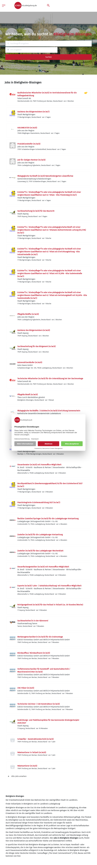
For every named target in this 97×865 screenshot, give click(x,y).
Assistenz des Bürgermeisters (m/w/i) (33, 112)
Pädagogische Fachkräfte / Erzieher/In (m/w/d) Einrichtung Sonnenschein (48, 410)
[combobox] (48, 43)
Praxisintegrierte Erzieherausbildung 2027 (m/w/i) (38, 502)
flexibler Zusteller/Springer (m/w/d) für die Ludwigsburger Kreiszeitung (48, 518)
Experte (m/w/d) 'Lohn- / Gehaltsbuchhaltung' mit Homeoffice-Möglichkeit (49, 586)
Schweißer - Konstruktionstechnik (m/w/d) (35, 739)
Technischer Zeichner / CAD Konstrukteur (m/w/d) (38, 704)
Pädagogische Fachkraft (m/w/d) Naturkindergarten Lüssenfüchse (45, 176)
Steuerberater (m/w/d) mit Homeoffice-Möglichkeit (39, 464)
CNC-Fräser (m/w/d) (25, 688)
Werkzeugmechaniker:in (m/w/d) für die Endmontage (40, 637)
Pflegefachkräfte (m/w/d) (28, 314)
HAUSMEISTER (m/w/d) (27, 128)
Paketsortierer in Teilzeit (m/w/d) (31, 752)
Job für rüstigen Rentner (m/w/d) (31, 160)
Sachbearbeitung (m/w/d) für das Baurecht (35, 211)
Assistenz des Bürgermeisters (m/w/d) (33, 330)
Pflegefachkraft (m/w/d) (27, 394)
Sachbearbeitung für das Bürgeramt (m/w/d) (36, 346)
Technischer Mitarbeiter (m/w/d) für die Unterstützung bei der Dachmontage (50, 378)
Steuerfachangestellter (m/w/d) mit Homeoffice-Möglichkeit (43, 567)
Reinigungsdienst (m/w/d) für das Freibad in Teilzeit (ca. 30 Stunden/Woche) (50, 605)
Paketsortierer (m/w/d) (27, 766)
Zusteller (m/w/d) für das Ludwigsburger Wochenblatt (40, 551)
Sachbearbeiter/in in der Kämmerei (32, 621)
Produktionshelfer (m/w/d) (28, 144)
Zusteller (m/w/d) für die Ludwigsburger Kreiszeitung (40, 534)
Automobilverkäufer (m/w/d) (29, 362)
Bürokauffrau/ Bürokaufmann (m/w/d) (33, 653)
